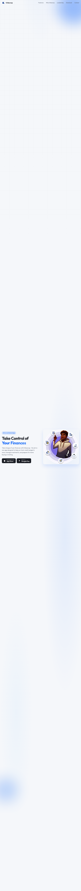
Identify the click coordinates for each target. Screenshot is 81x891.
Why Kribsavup (50, 2)
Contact (76, 2)
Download (69, 2)
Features (41, 2)
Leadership (60, 2)
